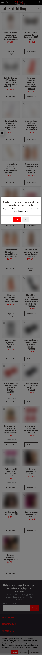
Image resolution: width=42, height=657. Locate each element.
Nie (25, 220)
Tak (17, 220)
